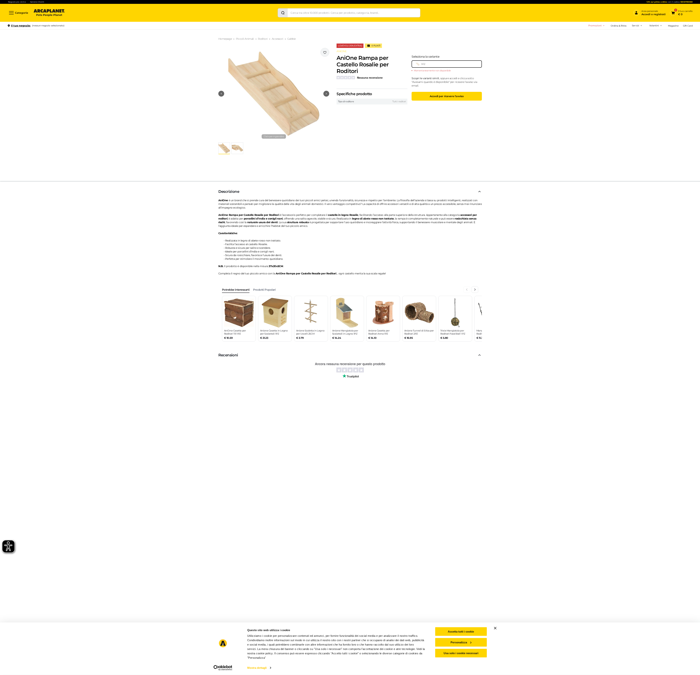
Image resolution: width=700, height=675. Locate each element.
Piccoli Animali (245, 38)
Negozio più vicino (17, 2)
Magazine (673, 25)
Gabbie (291, 38)
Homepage (225, 38)
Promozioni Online (579, 41)
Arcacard (613, 41)
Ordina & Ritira (619, 25)
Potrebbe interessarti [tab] (236, 289)
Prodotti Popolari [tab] (264, 289)
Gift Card (688, 25)
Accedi (638, 31)
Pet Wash (613, 35)
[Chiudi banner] (495, 628)
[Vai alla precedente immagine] (221, 94)
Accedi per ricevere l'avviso (447, 96)
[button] (273, 93)
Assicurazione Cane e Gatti (622, 47)
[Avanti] (475, 289)
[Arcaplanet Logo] (49, 12)
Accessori (277, 38)
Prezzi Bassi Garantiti (612, 35)
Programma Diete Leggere (616, 41)
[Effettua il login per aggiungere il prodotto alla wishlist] (324, 52)
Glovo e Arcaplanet (618, 58)
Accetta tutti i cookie (461, 631)
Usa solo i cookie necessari (461, 653)
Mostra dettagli (257, 667)
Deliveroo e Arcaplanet (620, 64)
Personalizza (459, 642)
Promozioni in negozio (582, 35)
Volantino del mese (625, 35)
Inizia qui (647, 39)
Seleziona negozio (49, 69)
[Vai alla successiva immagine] (326, 94)
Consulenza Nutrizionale (621, 53)
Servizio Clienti (37, 2)
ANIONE (341, 51)
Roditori (263, 38)
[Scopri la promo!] (666, 51)
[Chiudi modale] (84, 38)
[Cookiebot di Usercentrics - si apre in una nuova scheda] (223, 668)
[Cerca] (283, 12)
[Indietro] (467, 289)
